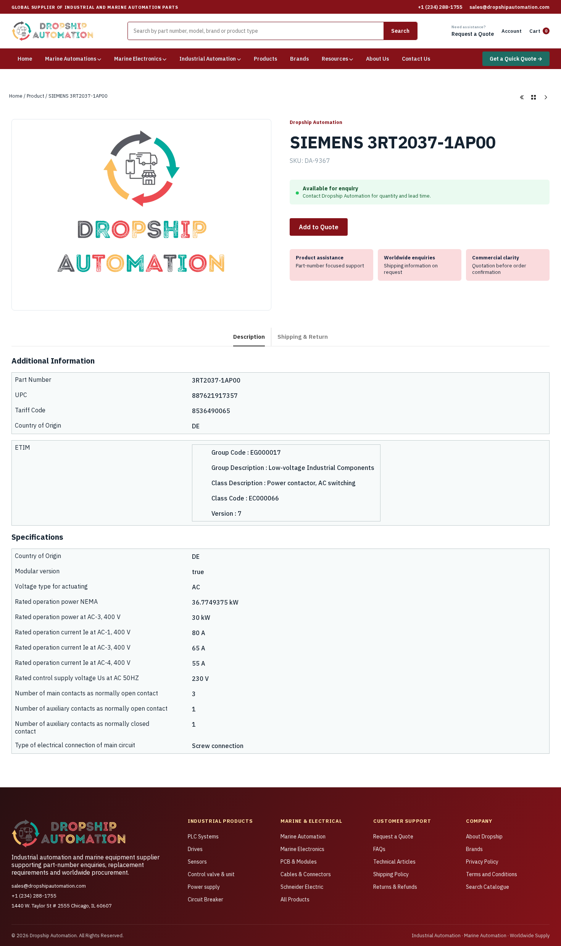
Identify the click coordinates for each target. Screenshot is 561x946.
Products (265, 58)
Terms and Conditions (491, 874)
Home (25, 58)
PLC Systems (203, 836)
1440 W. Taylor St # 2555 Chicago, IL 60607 (61, 905)
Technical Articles (394, 861)
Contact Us (416, 58)
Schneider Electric (301, 886)
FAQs (379, 849)
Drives (195, 849)
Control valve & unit (211, 874)
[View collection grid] (533, 97)
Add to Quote (319, 227)
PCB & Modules (298, 861)
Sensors (197, 861)
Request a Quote (393, 836)
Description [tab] (249, 336)
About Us (377, 58)
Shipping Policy (391, 874)
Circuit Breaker (205, 899)
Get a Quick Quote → (516, 58)
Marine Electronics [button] (138, 58)
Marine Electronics (302, 849)
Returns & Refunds (395, 886)
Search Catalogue (487, 886)
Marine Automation (303, 836)
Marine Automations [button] (71, 58)
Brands (299, 58)
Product (35, 96)
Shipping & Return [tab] (302, 336)
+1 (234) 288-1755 (440, 7)
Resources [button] (335, 58)
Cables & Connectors (305, 874)
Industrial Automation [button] (208, 58)
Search (400, 30)
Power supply (204, 886)
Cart (538, 31)
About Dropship (484, 836)
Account (511, 31)
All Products (295, 899)
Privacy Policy (482, 861)
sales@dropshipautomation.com (509, 7)
